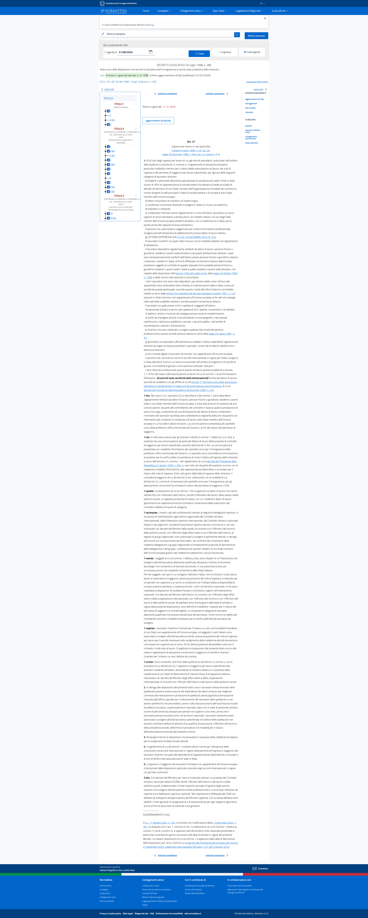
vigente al (111, 52)
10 (111, 213)
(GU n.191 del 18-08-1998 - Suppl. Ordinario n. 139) (128, 82)
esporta (248, 125)
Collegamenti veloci (108, 897)
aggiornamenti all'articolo (158, 120)
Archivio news (105, 885)
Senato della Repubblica (195, 893)
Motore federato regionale (153, 897)
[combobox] (170, 34)
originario (226, 52)
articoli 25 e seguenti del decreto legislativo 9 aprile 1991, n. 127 (200, 293)
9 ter (112, 191)
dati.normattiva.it (193, 913)
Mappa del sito (142, 913)
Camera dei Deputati (193, 889)
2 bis (112, 120)
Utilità (144, 904)
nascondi (109, 89)
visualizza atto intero (257, 82)
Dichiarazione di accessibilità (169, 913)
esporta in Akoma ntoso (252, 131)
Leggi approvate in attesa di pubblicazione (159, 900)
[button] (150, 52)
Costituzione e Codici (150, 885)
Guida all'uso (105, 893)
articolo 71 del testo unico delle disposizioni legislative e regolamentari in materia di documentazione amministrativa (190, 384)
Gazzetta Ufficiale (149, 893)
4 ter (112, 155)
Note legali (128, 913)
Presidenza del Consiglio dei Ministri (200, 885)
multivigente (253, 52)
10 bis (113, 218)
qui (152, 24)
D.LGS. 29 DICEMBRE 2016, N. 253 (197, 237)
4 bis (112, 151)
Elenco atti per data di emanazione (156, 889)
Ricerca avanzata (256, 35)
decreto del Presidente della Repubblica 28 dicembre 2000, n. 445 (179, 390)
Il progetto (104, 889)
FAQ (152, 913)
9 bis (112, 187)
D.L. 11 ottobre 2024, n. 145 (160, 823)
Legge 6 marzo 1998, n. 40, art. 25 (191, 150)
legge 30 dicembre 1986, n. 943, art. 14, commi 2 (188, 154)
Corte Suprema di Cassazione (239, 885)
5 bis (112, 164)
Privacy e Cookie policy (111, 913)
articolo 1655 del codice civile (191, 273)
